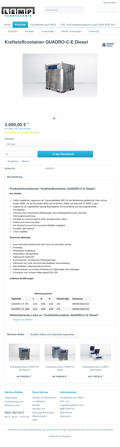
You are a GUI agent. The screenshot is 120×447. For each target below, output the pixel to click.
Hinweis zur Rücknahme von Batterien (44, 399)
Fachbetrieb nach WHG (71, 397)
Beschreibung (14, 176)
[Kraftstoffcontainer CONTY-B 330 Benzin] (24, 353)
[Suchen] (80, 10)
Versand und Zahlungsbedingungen (43, 410)
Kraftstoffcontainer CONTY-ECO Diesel (95, 368)
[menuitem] (63, 10)
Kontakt (36, 405)
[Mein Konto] (107, 10)
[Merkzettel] (100, 10)
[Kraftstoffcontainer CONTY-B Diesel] (60, 353)
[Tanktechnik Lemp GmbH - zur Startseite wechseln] (18, 13)
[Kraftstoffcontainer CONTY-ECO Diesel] (95, 353)
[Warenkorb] (115, 10)
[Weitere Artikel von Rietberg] (108, 45)
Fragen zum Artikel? (22, 319)
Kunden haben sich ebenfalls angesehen (53, 334)
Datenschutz (66, 412)
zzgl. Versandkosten (22, 128)
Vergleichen (13, 161)
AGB (34, 419)
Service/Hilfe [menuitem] (109, 2)
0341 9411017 (14, 412)
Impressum (65, 416)
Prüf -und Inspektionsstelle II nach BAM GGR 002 (72, 405)
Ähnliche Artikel (15, 334)
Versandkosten (53, 429)
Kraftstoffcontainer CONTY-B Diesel (60, 368)
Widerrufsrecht (39, 416)
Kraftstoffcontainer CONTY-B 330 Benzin (24, 368)
